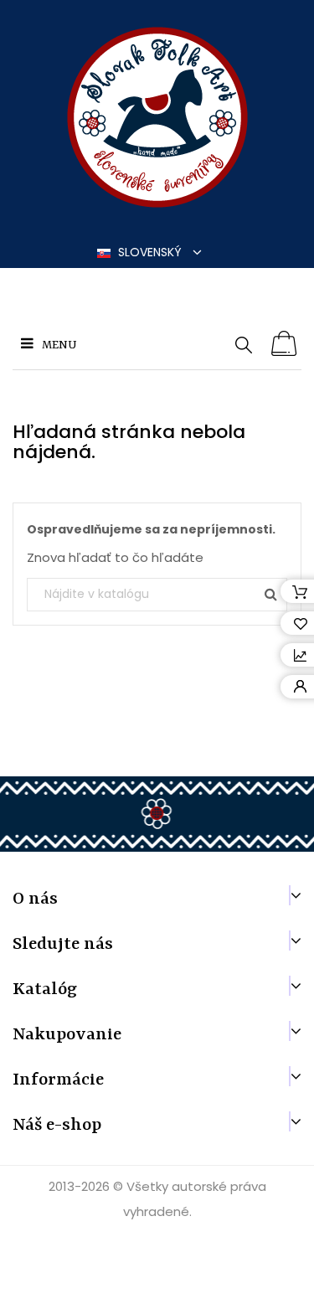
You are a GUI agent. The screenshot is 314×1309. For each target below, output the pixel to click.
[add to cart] (284, 344)
